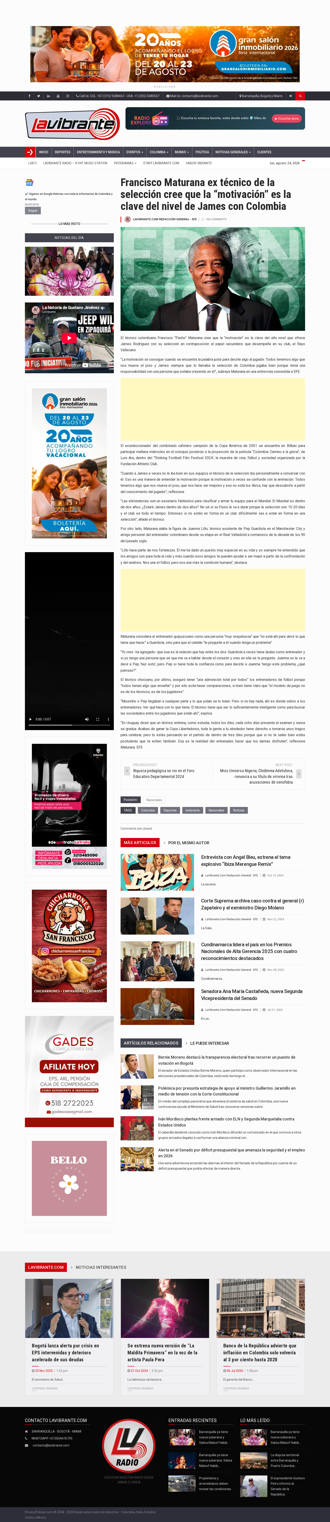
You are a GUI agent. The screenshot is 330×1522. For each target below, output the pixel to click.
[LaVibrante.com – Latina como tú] (74, 123)
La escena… (209, 884)
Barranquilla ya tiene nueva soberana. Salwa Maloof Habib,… (215, 1460)
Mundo (181, 152)
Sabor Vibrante (199, 163)
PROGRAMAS (124, 163)
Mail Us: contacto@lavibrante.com (193, 96)
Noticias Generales (232, 152)
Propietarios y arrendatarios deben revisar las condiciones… (216, 1483)
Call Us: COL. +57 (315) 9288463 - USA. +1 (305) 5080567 (119, 96)
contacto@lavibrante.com (51, 1445)
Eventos (133, 152)
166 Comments (216, 219)
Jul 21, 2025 (275, 1009)
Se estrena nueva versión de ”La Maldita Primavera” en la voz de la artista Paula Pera (162, 1352)
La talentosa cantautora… (145, 1379)
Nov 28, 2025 (275, 969)
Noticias (238, 810)
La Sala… (207, 928)
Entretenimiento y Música (98, 152)
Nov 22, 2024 (275, 919)
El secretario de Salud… (48, 1379)
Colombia (158, 152)
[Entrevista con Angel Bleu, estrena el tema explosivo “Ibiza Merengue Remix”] (157, 872)
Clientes (264, 152)
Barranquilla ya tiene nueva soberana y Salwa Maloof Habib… (214, 1437)
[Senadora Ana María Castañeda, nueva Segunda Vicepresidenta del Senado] (157, 1006)
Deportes (62, 152)
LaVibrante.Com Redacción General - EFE (165, 219)
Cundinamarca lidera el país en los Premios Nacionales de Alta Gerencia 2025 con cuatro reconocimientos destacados (249, 951)
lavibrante (193, 810)
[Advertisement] (213, 409)
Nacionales (154, 800)
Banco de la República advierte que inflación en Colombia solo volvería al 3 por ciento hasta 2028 (260, 1352)
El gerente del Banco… (238, 1379)
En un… (206, 1018)
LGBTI (32, 163)
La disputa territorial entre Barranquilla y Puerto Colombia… (285, 1460)
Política (202, 152)
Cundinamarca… (212, 978)
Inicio (43, 152)
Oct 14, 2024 (275, 875)
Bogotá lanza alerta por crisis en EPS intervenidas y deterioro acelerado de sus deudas (65, 1352)
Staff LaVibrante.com (161, 163)
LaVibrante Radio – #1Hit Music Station (75, 163)
